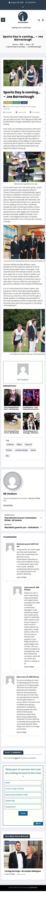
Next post (7, 524)
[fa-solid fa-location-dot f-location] (23, 7)
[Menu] (3, 20)
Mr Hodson (9, 112)
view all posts (8, 505)
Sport (24, 102)
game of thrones (21, 107)
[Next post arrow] (41, 527)
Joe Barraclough (31, 107)
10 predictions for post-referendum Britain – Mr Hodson (20, 519)
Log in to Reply (21, 577)
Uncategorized (11, 843)
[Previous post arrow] (41, 517)
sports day (6, 109)
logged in (16, 758)
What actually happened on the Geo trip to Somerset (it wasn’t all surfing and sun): (23, 881)
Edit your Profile (34, 498)
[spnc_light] (43, 20)
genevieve (20, 887)
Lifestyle (7, 102)
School (16, 102)
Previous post (9, 515)
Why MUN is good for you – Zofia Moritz (21, 527)
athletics (7, 107)
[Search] (39, 20)
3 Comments (36, 112)
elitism (13, 107)
